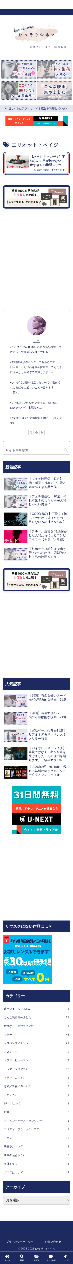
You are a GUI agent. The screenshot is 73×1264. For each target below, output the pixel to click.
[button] (65, 450)
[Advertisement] (36, 268)
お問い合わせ (53, 1241)
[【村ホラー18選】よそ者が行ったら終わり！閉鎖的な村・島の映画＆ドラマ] (54, 69)
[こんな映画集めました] (54, 90)
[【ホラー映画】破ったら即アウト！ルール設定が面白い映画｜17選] (18, 90)
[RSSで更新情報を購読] (42, 432)
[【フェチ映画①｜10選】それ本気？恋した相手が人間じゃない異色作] (18, 69)
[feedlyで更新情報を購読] (36, 432)
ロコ (36, 341)
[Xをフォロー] (30, 432)
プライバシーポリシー (19, 1241)
